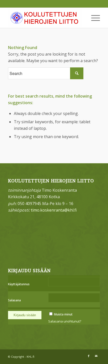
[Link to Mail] (96, 356)
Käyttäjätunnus (19, 284)
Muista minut (63, 314)
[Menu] (93, 18)
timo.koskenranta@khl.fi (54, 210)
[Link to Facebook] (88, 356)
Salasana (14, 300)
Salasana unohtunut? (64, 321)
